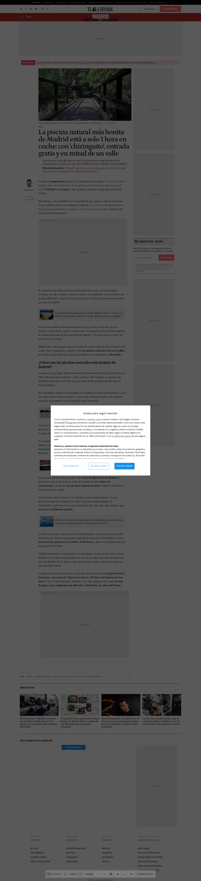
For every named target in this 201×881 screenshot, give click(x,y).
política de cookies (123, 436)
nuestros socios (94, 419)
